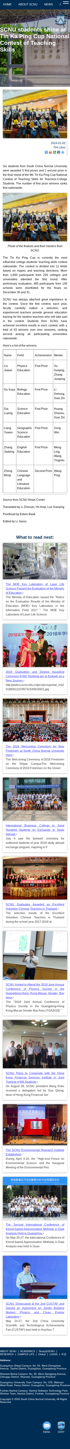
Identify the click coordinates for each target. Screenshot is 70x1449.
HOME (7, 4)
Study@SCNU (47, 1351)
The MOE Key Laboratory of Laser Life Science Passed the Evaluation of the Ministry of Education (35, 588)
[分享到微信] (54, 152)
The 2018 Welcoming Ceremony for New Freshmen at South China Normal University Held (35, 751)
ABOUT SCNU (28, 4)
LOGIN (53, 1354)
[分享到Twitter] (62, 152)
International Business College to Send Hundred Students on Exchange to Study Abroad (35, 830)
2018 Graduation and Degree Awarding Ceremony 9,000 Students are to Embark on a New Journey (35, 676)
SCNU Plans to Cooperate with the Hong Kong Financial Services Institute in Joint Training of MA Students (35, 1077)
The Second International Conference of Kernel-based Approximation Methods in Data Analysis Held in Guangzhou (35, 1229)
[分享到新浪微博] (50, 152)
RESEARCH (7, 1354)
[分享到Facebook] (58, 152)
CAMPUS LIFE (26, 1354)
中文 (63, 1354)
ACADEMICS (27, 1351)
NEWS (48, 4)
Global (42, 1354)
